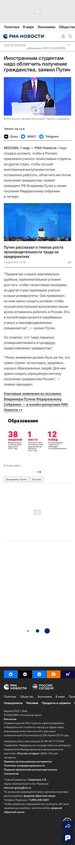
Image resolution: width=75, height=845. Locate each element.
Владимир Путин (16, 479)
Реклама (32, 703)
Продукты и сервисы (56, 703)
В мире (60, 696)
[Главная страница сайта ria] (23, 36)
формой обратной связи (39, 795)
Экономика (44, 696)
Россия (36, 479)
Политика (10, 696)
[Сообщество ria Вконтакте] (39, 674)
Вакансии (10, 719)
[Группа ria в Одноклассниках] (53, 674)
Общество (26, 696)
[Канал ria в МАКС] (11, 674)
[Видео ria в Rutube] (68, 674)
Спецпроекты (13, 703)
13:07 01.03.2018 (14, 45)
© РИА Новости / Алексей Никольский (24, 118)
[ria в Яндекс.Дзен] (25, 674)
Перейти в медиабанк (57, 118)
